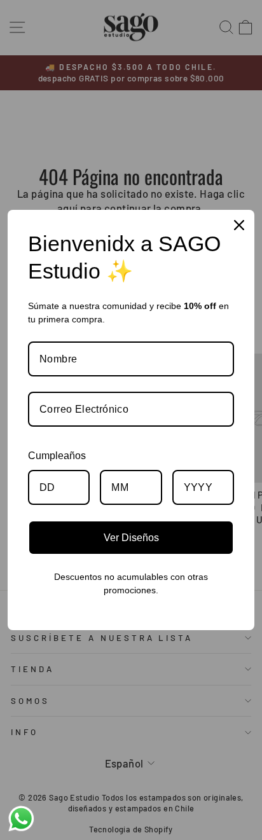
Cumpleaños (57, 455)
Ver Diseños (131, 537)
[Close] (239, 225)
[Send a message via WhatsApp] (21, 819)
